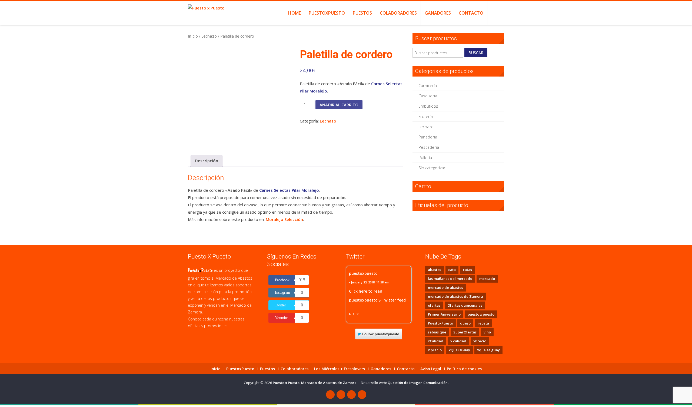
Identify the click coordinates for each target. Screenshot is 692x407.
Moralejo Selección (284, 219)
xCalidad (435, 341)
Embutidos (428, 106)
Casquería (427, 95)
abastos (434, 269)
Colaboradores (398, 13)
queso (465, 323)
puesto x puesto (481, 314)
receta (483, 323)
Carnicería (427, 85)
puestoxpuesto (363, 273)
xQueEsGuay (459, 350)
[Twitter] (341, 394)
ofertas (434, 305)
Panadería (427, 137)
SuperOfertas (465, 332)
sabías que (437, 332)
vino (487, 332)
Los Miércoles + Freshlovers (339, 369)
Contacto (471, 13)
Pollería (425, 157)
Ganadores (438, 13)
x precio (435, 350)
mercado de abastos (445, 287)
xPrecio (479, 341)
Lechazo (209, 36)
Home (294, 13)
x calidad (458, 341)
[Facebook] (330, 394)
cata (452, 269)
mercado (487, 278)
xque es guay (488, 350)
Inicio (193, 36)
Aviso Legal (430, 369)
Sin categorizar (431, 167)
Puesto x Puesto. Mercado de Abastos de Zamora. (315, 382)
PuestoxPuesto (327, 13)
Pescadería (428, 147)
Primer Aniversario (444, 314)
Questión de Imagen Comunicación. (418, 382)
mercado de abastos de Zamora (455, 296)
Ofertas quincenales (464, 305)
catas (467, 269)
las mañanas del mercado (450, 278)
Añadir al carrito (339, 104)
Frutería (425, 116)
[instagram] (362, 394)
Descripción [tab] (206, 160)
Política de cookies (464, 369)
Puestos (362, 13)
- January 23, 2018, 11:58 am (369, 282)
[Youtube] (351, 394)
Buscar (475, 52)
